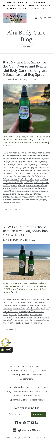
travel (26, 320)
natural (42, 188)
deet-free (7, 308)
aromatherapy (19, 299)
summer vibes (41, 197)
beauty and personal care (30, 159)
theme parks (16, 320)
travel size (34, 320)
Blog (8, 391)
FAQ (37, 387)
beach (21, 153)
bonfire (34, 173)
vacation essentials (30, 200)
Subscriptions (26, 379)
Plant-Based (34, 194)
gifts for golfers (27, 179)
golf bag (44, 179)
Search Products (18, 366)
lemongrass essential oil (26, 188)
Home (8, 387)
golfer (14, 185)
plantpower (8, 197)
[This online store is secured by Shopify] (6, 352)
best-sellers (30, 170)
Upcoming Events (18, 400)
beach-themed (10, 159)
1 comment (9, 329)
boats (27, 173)
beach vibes (26, 156)
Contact (28, 396)
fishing (6, 179)
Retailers (37, 375)
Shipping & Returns (20, 375)
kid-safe (21, 185)
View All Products (23, 387)
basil (14, 153)
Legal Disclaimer (39, 370)
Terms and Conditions (17, 370)
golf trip (6, 185)
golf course (8, 182)
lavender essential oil (36, 185)
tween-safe (8, 323)
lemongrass (8, 188)
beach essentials (11, 156)
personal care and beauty (15, 194)
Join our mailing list (26, 407)
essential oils (27, 176)
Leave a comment (12, 209)
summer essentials (24, 197)
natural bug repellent (13, 191)
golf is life (28, 182)
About (45, 387)
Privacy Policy (36, 366)
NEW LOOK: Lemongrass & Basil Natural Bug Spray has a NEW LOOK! (25, 231)
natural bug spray (32, 191)
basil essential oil (40, 299)
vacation (16, 200)
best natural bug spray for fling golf (20, 167)
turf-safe (7, 200)
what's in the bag (11, 203)
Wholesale (41, 391)
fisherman (40, 176)
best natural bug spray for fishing (32, 164)
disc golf (16, 176)
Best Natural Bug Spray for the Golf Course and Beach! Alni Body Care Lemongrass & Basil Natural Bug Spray (25, 68)
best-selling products (13, 173)
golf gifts (18, 182)
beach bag (30, 153)
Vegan (43, 200)
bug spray (43, 173)
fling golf (14, 179)
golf (37, 179)
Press (37, 396)
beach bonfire (43, 153)
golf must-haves (41, 182)
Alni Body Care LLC (19, 438)
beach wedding (40, 156)
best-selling (43, 170)
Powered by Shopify (37, 438)
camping (7, 176)
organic (45, 191)
